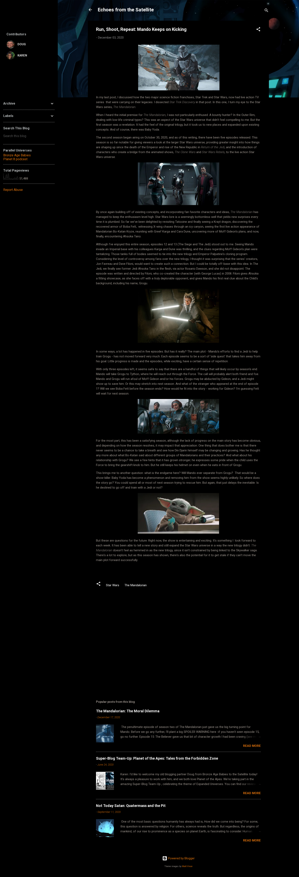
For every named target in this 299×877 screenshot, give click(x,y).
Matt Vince (187, 866)
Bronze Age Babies (17, 155)
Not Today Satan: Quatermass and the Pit (131, 805)
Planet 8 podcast (15, 159)
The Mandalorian (135, 585)
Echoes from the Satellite (126, 10)
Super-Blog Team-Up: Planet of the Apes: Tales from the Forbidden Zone (157, 758)
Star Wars (112, 585)
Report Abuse (13, 190)
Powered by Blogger (181, 858)
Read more (252, 746)
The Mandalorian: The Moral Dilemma (127, 711)
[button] (258, 30)
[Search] (266, 11)
